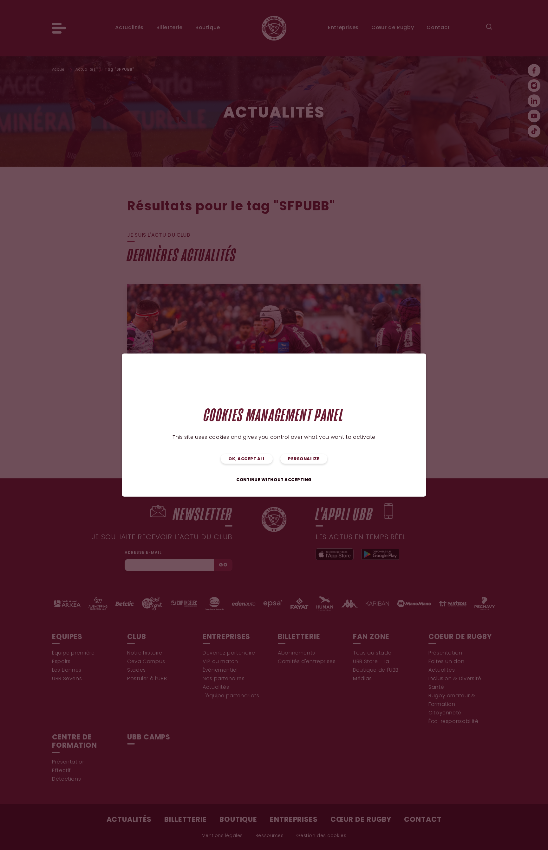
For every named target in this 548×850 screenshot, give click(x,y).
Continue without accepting (274, 480)
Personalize (304, 459)
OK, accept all (246, 459)
